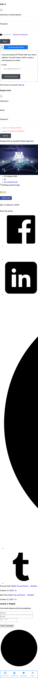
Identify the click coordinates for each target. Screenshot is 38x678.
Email (2, 110)
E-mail (4, 65)
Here (32, 141)
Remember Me (6, 34)
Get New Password (10, 76)
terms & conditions (18, 131)
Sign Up (21, 85)
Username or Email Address (10, 15)
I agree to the (12, 128)
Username (4, 101)
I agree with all (13, 131)
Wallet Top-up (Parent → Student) (24, 586)
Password (3, 24)
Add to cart (6, 198)
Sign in (5, 41)
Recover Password (20, 35)
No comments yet (11, 182)
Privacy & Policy (16, 128)
